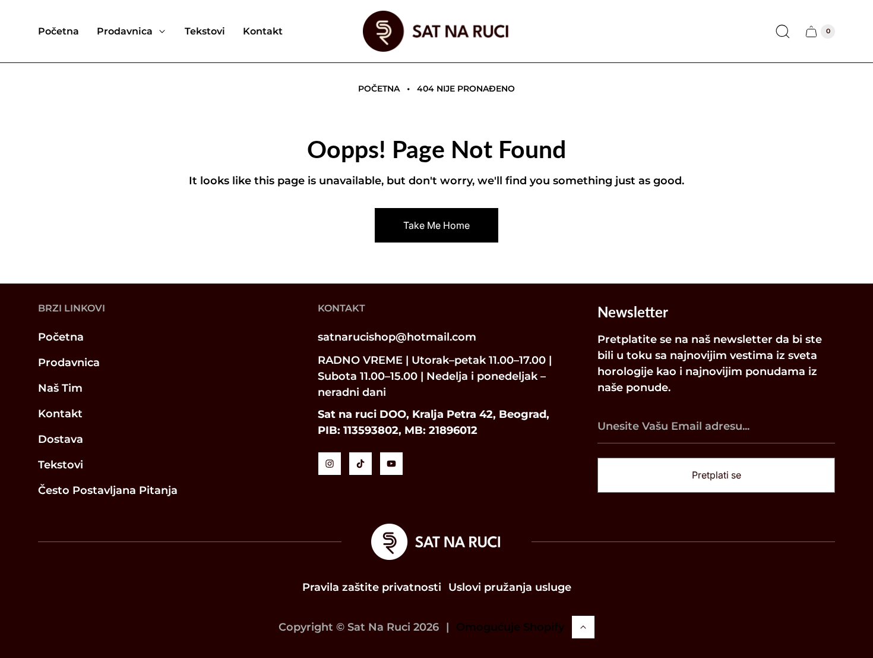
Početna (379, 88)
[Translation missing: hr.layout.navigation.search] (783, 31)
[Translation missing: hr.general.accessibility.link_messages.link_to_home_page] (436, 542)
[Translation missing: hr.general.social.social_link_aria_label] (329, 464)
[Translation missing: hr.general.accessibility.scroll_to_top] (583, 627)
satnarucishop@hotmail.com (397, 337)
